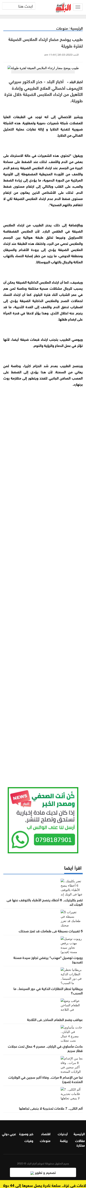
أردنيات (63, 1133)
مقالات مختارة (80, 1142)
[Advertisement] (43, 586)
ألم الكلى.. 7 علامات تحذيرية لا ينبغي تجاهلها (51, 1108)
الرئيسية (77, 27)
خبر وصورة (26, 1133)
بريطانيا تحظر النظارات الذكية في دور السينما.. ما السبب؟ (48, 990)
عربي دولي (9, 1133)
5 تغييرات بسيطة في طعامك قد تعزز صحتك (51, 930)
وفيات (28, 1140)
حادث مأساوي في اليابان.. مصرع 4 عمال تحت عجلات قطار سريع (45, 1048)
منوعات (62, 27)
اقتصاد (45, 1133)
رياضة (64, 1140)
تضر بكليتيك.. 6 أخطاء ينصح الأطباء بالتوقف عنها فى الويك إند (45, 901)
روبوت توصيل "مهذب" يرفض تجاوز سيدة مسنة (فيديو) (48, 959)
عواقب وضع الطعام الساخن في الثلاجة (55, 1019)
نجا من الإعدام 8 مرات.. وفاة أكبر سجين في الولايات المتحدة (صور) (45, 1079)
